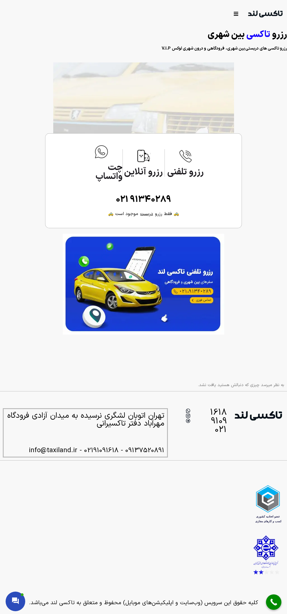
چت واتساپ (109, 172)
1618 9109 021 (218, 421)
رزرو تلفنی (185, 172)
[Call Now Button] (273, 602)
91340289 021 (143, 199)
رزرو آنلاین (143, 172)
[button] (236, 13)
